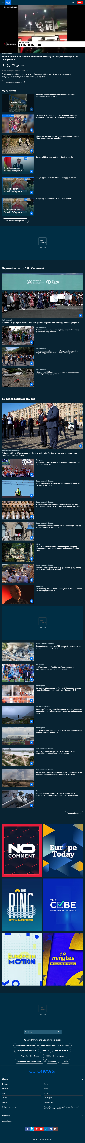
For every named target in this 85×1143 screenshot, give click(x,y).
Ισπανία (45, 1051)
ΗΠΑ (38, 544)
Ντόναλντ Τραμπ (61, 1051)
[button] (15, 220)
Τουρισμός (52, 1061)
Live (79, 3)
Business (5, 1088)
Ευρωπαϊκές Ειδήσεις (10, 450)
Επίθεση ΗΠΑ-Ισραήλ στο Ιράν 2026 (55, 1045)
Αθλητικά (40, 664)
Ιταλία (36, 1056)
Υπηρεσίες (6, 1116)
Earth (46, 1088)
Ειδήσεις (39, 460)
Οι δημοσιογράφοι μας (10, 1107)
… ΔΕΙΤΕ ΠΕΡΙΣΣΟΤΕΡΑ (13, 82)
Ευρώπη (5, 1084)
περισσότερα (7, 1121)
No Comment (7, 320)
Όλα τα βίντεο (73, 813)
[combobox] (43, 1032)
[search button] (59, 1032)
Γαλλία (48, 1056)
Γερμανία (24, 1056)
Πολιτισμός (48, 1098)
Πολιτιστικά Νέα (42, 706)
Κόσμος (46, 1084)
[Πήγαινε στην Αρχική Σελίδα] (8, 2)
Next (3, 1093)
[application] (42, 29)
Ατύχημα (60, 1056)
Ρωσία (38, 791)
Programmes (48, 1102)
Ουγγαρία (39, 586)
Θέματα (5, 1079)
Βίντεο (4, 1102)
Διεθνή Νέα (40, 685)
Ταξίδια (4, 1098)
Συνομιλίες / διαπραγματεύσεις (29, 1061)
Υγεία (46, 1093)
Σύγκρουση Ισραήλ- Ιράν (25, 1045)
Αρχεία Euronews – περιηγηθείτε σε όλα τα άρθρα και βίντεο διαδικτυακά (62, 1108)
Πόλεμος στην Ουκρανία (26, 1051)
